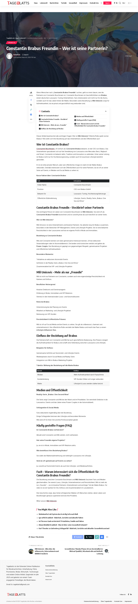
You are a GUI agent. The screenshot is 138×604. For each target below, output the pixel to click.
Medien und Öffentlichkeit (84, 116)
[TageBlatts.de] (18, 3)
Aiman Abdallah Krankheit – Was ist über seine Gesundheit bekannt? (63, 525)
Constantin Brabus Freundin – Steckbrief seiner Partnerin (53, 120)
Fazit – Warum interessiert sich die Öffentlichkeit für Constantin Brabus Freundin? (89, 125)
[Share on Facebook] (31, 100)
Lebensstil (11, 42)
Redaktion (16, 54)
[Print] (31, 114)
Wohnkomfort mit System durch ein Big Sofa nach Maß (58, 514)
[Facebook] (114, 3)
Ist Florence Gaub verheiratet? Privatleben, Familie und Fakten (61, 521)
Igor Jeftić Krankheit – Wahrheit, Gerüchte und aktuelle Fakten (61, 518)
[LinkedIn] (116, 3)
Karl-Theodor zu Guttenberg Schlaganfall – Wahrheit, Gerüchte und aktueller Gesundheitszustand (74, 528)
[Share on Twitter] (31, 104)
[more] (101, 3)
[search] (120, 3)
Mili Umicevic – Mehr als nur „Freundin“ (54, 125)
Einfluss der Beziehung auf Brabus (52, 129)
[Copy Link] (31, 109)
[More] (31, 119)
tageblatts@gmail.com (21, 584)
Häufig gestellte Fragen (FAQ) (86, 120)
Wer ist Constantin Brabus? (50, 115)
